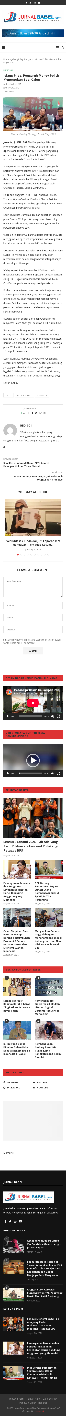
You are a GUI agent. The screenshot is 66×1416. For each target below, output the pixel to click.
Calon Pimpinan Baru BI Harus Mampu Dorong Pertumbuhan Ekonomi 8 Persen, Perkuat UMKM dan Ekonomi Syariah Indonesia (16, 941)
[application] (33, 703)
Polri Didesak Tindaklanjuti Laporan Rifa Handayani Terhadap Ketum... (33, 543)
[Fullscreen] (58, 716)
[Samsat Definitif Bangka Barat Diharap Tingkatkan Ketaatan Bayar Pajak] (17, 987)
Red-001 (17, 84)
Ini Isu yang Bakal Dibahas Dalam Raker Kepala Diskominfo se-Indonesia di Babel (17, 1048)
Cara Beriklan (50, 1398)
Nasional (8, 70)
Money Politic (24, 395)
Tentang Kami (16, 1398)
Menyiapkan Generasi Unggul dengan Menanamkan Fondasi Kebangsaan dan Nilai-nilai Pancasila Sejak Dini (48, 939)
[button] (33, 760)
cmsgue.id (39, 1411)
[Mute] (52, 716)
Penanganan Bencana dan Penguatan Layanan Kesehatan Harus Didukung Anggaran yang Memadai (16, 891)
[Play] (7, 716)
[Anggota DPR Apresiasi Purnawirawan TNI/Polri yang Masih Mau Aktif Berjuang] (13, 1294)
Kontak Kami (33, 1398)
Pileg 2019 (42, 395)
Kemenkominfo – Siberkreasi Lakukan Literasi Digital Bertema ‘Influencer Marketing (47, 1007)
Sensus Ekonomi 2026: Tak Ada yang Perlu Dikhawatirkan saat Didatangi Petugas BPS (30, 846)
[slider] (30, 773)
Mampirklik (9, 1152)
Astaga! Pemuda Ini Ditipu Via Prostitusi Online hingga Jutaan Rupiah (44, 1244)
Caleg (9, 395)
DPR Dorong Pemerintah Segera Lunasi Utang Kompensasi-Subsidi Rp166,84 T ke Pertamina (47, 891)
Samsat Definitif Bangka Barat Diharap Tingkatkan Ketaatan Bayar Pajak (16, 1005)
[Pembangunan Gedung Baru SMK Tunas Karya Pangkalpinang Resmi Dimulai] (49, 1030)
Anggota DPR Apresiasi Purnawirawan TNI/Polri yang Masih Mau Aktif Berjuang (45, 1293)
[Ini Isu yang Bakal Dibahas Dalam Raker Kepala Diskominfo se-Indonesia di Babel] (17, 1030)
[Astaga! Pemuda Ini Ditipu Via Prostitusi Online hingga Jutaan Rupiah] (13, 1246)
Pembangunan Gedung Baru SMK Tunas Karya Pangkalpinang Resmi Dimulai (48, 1050)
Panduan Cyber (27, 1402)
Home (6, 59)
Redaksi (42, 1402)
